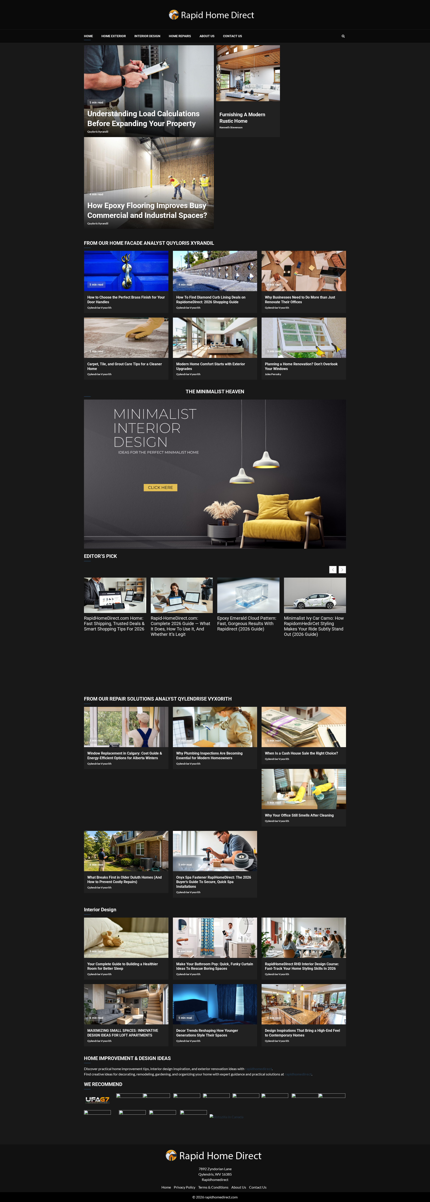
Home (88, 36)
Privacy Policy (184, 1187)
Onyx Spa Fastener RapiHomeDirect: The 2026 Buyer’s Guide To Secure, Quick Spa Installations (215, 851)
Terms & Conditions (213, 1187)
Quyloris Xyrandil (97, 131)
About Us (207, 36)
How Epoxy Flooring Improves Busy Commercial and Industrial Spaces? (149, 183)
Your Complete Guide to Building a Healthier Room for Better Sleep (126, 938)
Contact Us (232, 36)
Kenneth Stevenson (231, 127)
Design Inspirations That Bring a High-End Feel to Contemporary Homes (304, 1004)
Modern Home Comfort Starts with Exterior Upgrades (215, 338)
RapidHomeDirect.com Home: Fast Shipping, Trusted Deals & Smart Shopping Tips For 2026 (114, 623)
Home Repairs (180, 36)
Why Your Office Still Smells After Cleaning (304, 789)
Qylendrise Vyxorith (99, 307)
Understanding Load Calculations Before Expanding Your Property (149, 91)
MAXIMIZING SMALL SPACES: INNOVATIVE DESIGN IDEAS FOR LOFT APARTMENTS (126, 1004)
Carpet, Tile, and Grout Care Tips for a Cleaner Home (126, 338)
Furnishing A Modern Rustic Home (248, 73)
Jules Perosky (273, 374)
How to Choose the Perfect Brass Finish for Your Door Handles (126, 271)
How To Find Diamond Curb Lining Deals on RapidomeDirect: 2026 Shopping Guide (215, 271)
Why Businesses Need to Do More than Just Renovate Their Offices (304, 271)
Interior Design (147, 36)
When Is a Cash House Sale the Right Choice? (304, 727)
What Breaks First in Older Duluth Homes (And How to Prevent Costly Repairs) (126, 851)
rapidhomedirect (298, 1074)
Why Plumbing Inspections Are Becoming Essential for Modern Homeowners (215, 727)
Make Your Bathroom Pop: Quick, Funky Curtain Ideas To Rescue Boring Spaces (215, 938)
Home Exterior (113, 36)
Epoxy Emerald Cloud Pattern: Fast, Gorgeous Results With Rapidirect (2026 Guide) (246, 623)
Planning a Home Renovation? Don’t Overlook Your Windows (304, 338)
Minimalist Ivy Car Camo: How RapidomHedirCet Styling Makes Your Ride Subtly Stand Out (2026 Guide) (314, 626)
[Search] (343, 36)
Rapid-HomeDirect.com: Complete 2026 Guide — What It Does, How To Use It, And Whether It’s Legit (180, 626)
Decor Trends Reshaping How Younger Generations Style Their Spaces (215, 1004)
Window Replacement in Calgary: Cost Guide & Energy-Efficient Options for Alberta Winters (126, 727)
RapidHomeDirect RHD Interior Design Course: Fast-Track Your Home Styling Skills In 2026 (304, 938)
